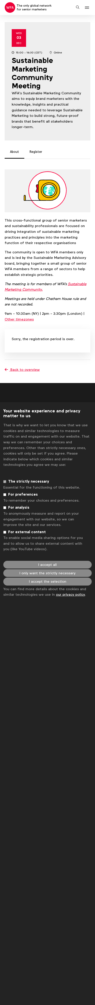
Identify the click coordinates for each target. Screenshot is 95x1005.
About (14, 152)
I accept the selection (47, 581)
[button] (87, 7)
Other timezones (19, 319)
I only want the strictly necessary (47, 573)
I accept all (47, 564)
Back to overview (24, 369)
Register (36, 152)
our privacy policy (70, 594)
